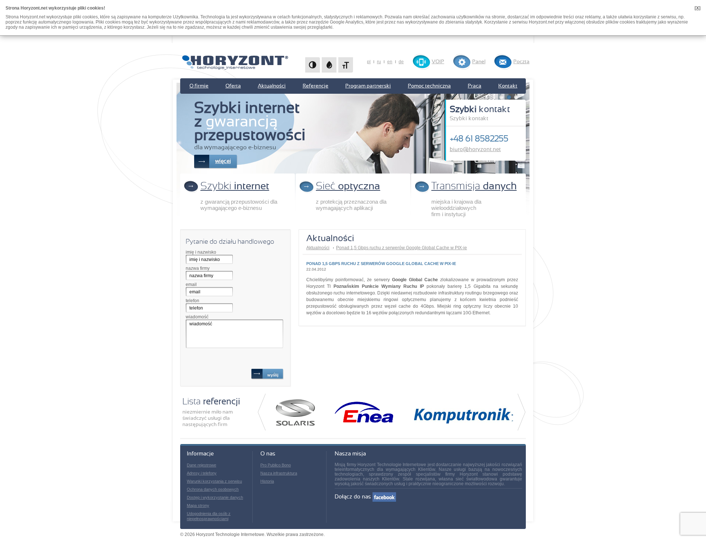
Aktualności (272, 86)
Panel (478, 61)
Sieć (348, 186)
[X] (697, 8)
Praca (474, 86)
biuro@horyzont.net (475, 149)
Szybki (234, 186)
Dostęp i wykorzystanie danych (215, 497)
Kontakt (507, 86)
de (401, 61)
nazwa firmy (198, 268)
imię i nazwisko (201, 252)
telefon (192, 300)
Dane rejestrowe (201, 465)
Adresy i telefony (202, 473)
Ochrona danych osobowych (213, 489)
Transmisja (474, 186)
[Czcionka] (345, 64)
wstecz (261, 412)
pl (369, 61)
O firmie (198, 86)
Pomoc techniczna (429, 86)
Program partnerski (368, 86)
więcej (223, 161)
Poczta (521, 61)
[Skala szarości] (329, 64)
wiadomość (197, 316)
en (389, 61)
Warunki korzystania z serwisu (214, 481)
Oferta (233, 86)
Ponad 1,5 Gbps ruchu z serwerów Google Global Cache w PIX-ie (401, 247)
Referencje (315, 86)
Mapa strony (198, 505)
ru (379, 61)
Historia (267, 481)
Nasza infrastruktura (278, 473)
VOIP (438, 61)
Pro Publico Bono (275, 465)
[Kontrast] (312, 64)
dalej (521, 412)
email (191, 284)
